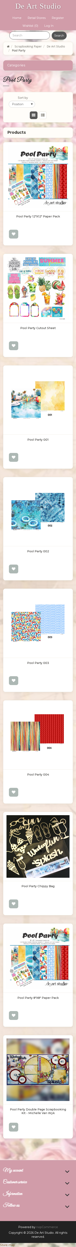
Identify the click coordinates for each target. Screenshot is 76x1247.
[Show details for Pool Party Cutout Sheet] (38, 288)
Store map (7, 1245)
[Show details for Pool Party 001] (38, 400)
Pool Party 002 (38, 551)
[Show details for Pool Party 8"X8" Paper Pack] (38, 958)
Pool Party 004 (38, 774)
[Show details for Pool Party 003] (38, 623)
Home (16, 18)
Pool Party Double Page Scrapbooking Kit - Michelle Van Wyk (38, 1111)
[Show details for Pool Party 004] (38, 735)
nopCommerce (47, 1227)
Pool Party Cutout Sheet (38, 328)
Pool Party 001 (38, 439)
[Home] (8, 46)
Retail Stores (37, 18)
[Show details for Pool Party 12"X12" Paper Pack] (38, 176)
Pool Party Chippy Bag (38, 886)
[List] (42, 115)
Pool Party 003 (38, 663)
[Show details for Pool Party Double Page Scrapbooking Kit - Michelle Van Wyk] (38, 1069)
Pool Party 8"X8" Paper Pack (38, 998)
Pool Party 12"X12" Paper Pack (38, 216)
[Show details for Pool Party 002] (38, 511)
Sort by (23, 98)
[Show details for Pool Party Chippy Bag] (38, 846)
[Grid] (33, 115)
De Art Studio (38, 6)
